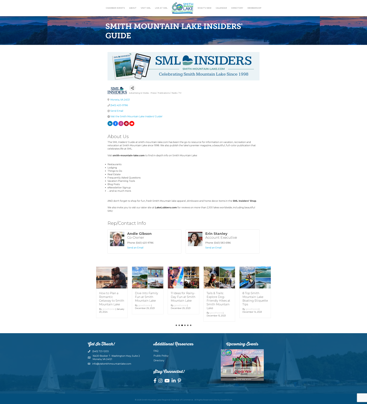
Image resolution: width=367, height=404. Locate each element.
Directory (237, 8)
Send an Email (135, 247)
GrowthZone (226, 400)
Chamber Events (115, 8)
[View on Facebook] (115, 125)
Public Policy (161, 355)
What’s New (204, 8)
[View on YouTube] (131, 125)
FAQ (156, 351)
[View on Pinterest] (126, 125)
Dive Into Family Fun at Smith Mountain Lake (146, 296)
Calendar (221, 8)
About (132, 8)
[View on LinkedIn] (110, 125)
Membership (254, 8)
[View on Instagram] (120, 125)
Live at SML (161, 8)
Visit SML (146, 8)
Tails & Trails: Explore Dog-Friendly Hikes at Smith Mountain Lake (218, 300)
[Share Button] (132, 88)
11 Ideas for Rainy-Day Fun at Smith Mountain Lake (183, 296)
